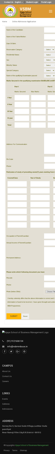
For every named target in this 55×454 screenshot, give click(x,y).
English (18, 2)
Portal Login (46, 2)
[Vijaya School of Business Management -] (11, 11)
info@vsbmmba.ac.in (17, 346)
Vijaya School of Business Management (32, 445)
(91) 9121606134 (15, 341)
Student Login (32, 2)
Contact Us (8, 2)
